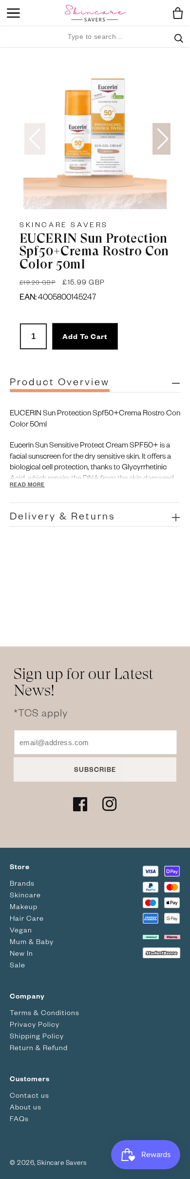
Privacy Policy (34, 1024)
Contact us (29, 1095)
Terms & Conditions (44, 1012)
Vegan (21, 929)
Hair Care (27, 918)
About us (25, 1106)
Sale (17, 964)
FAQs (19, 1118)
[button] (175, 13)
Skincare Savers (63, 224)
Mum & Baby (32, 941)
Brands (22, 883)
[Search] (179, 44)
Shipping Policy (37, 1035)
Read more (27, 484)
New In (21, 953)
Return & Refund (39, 1047)
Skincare (25, 894)
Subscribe (95, 769)
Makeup (24, 906)
